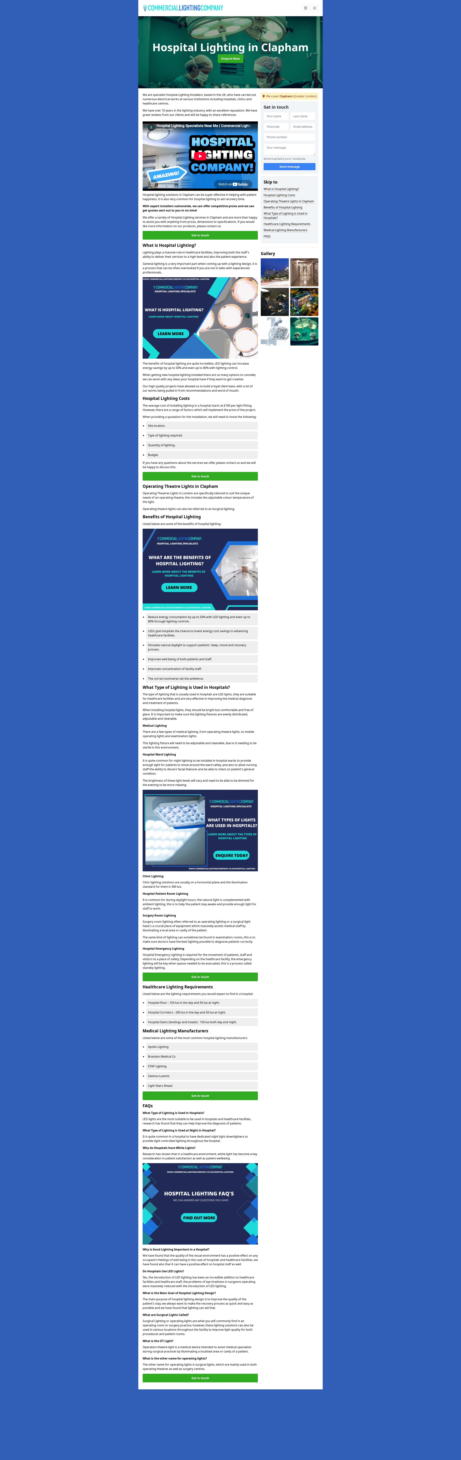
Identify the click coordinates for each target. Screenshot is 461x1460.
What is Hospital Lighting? (281, 189)
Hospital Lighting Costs (279, 195)
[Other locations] (305, 8)
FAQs (267, 236)
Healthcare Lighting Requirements (287, 224)
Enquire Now (230, 59)
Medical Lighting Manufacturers (285, 230)
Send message (289, 167)
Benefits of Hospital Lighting (283, 207)
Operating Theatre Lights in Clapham (289, 201)
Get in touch (200, 235)
